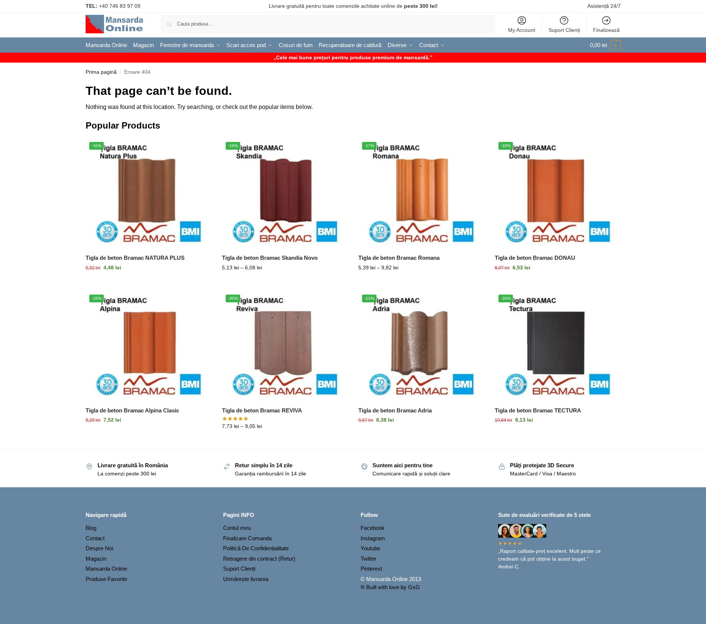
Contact (95, 538)
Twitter (369, 558)
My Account (521, 30)
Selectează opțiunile (148, 283)
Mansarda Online (106, 568)
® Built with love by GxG (390, 587)
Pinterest (371, 568)
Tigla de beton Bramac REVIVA (262, 410)
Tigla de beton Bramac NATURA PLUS (135, 258)
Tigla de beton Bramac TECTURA (538, 410)
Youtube (370, 548)
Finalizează (606, 30)
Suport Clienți (564, 30)
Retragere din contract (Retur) (259, 558)
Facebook (373, 528)
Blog (91, 528)
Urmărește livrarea (245, 579)
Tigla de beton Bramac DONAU (535, 258)
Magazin (96, 558)
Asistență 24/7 (604, 6)
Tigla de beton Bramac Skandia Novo (270, 258)
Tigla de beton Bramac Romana (399, 258)
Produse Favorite (106, 579)
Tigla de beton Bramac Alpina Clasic (132, 410)
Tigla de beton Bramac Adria (395, 410)
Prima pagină (101, 72)
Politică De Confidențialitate (256, 548)
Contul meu (237, 528)
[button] (605, 45)
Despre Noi (99, 548)
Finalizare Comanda (247, 538)
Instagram (373, 538)
